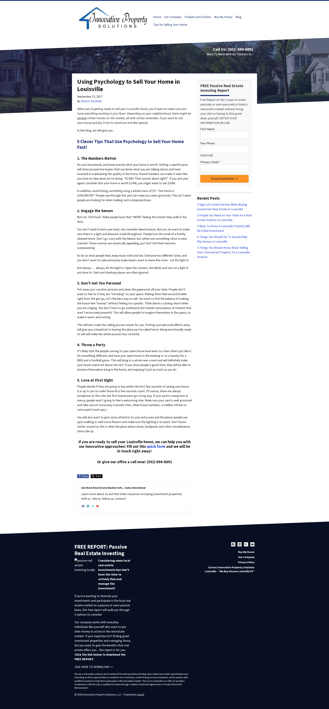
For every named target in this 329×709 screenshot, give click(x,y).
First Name (207, 129)
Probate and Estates (198, 17)
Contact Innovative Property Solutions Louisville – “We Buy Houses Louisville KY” (229, 569)
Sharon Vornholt (91, 101)
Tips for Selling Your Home (170, 25)
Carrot (140, 695)
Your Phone (207, 143)
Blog (238, 17)
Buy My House (223, 17)
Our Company (172, 17)
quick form (156, 446)
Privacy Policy (246, 562)
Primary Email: (210, 162)
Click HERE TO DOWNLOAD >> (94, 667)
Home (157, 17)
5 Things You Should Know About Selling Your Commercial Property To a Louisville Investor (223, 252)
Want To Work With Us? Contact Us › (230, 54)
